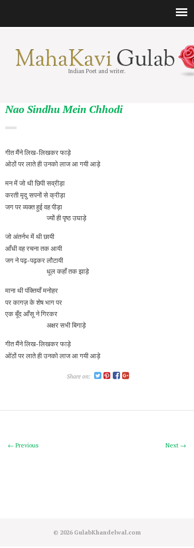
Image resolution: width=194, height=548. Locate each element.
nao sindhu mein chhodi (64, 109)
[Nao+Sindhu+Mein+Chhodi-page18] (97, 376)
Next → (176, 445)
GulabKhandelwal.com (107, 532)
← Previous (23, 445)
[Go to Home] (97, 63)
